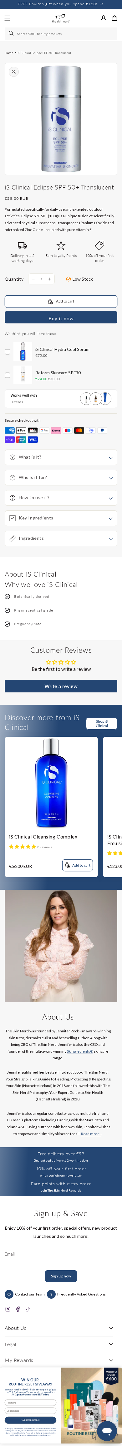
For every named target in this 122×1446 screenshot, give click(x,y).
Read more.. (91, 1133)
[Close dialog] (116, 1372)
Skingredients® (80, 1051)
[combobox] (61, 33)
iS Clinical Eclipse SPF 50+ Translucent (44, 53)
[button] (114, 18)
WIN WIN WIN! (31, 1420)
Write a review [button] (61, 686)
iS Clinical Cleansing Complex (43, 836)
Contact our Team (30, 1294)
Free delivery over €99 (61, 1153)
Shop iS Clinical (102, 723)
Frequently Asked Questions (81, 1294)
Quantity (14, 279)
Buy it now (61, 318)
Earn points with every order (61, 1183)
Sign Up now (61, 1276)
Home (9, 53)
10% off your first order (61, 1168)
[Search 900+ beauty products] (11, 33)
